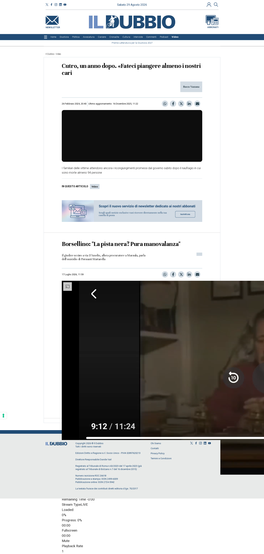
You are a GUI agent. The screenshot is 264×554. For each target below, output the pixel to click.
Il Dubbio (50, 54)
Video (58, 54)
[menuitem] (53, 37)
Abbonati (213, 27)
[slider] (132, 517)
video (95, 186)
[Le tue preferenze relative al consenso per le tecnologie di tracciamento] (3, 415)
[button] (209, 4)
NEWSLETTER (53, 26)
